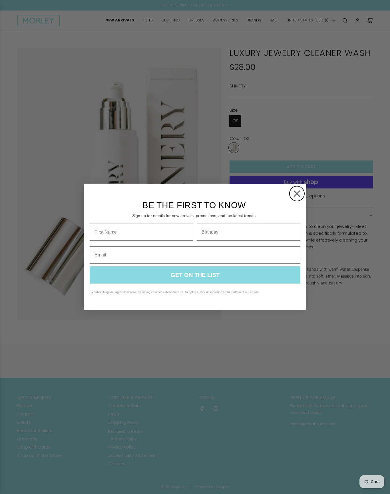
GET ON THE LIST (195, 275)
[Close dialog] (297, 193)
